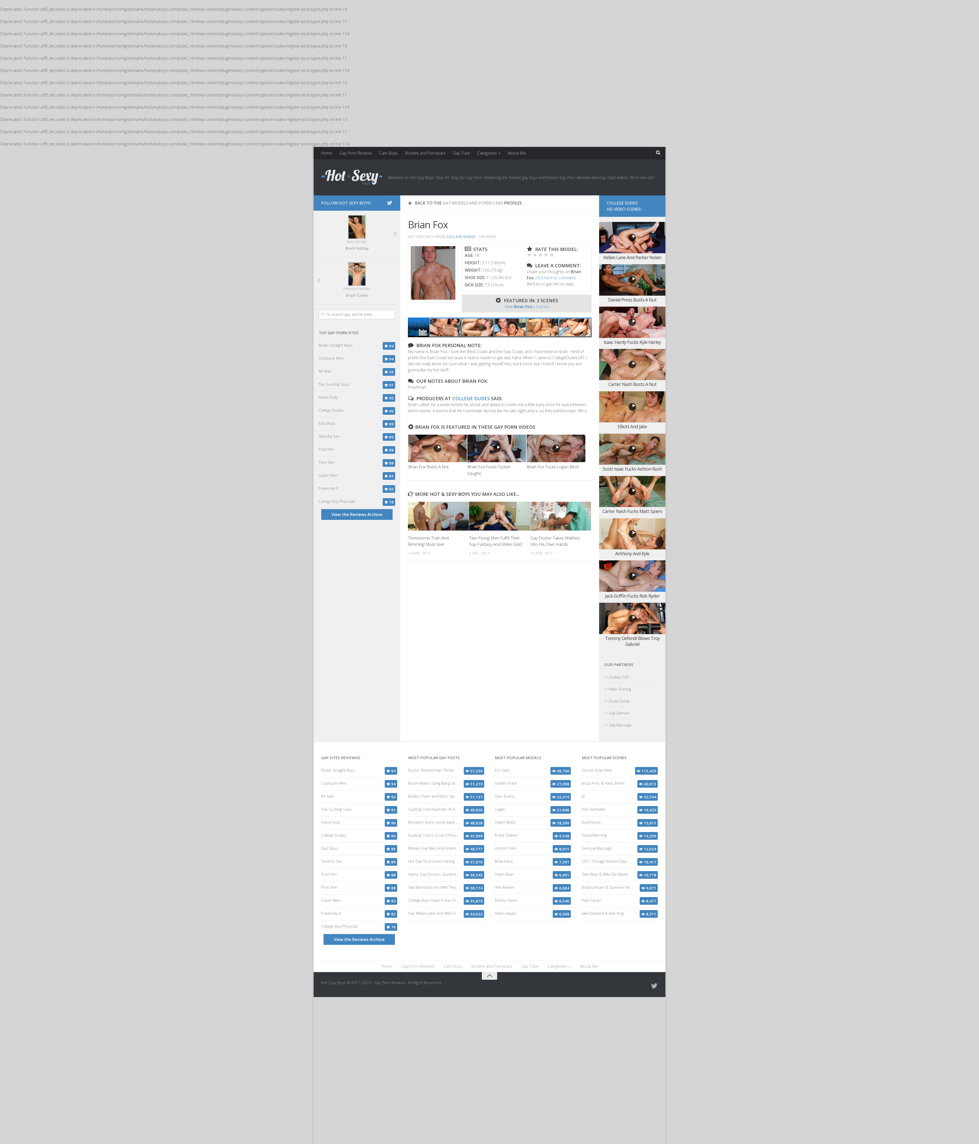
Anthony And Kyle (632, 553)
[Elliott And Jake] (632, 407)
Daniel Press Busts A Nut (632, 300)
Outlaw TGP (619, 677)
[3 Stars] (540, 254)
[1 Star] (529, 254)
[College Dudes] (499, 335)
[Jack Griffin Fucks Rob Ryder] (632, 576)
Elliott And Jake (632, 426)
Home (326, 153)
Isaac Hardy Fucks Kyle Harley (632, 342)
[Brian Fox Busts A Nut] (437, 448)
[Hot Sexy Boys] (351, 177)
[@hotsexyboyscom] (390, 203)
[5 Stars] (551, 254)
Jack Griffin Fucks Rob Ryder (632, 596)
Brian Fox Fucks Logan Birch (553, 467)
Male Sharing (620, 689)
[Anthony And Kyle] (632, 534)
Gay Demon (619, 712)
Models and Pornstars (425, 153)
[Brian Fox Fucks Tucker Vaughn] (496, 448)
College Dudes (460, 236)
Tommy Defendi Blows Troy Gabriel (632, 641)
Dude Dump (619, 700)
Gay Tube (461, 153)
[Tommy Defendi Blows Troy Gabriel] (632, 618)
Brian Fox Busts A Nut (428, 467)
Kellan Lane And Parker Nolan (632, 257)
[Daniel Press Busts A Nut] (632, 280)
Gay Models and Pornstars (473, 203)
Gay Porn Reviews (355, 153)
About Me (517, 153)
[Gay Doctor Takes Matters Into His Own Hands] (560, 516)
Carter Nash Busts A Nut (632, 384)
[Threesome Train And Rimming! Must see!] (438, 516)
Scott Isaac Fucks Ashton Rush (632, 469)
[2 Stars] (534, 254)
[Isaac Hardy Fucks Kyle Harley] (632, 322)
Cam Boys (388, 153)
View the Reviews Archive (356, 514)
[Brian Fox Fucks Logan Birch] (556, 448)
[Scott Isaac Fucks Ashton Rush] (632, 449)
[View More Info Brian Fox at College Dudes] (433, 273)
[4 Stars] (546, 254)
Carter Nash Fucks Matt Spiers (632, 511)
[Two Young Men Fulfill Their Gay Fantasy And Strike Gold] (499, 516)
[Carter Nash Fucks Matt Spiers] (632, 491)
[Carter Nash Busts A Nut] (632, 364)
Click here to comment (555, 278)
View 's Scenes (527, 306)
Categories (487, 153)
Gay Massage (620, 724)
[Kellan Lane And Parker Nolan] (632, 237)
